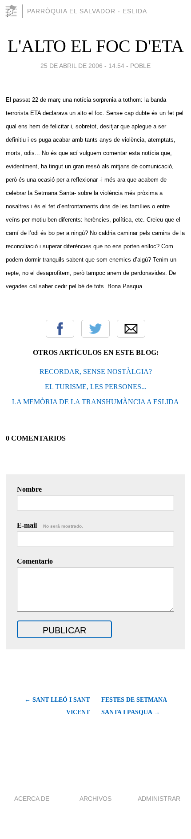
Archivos (95, 798)
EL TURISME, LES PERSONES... (96, 386)
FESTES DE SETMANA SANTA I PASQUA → (134, 706)
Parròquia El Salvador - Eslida (87, 11)
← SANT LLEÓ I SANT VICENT (56, 706)
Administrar (159, 798)
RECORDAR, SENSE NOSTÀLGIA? (96, 371)
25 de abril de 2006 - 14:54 (82, 65)
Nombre (29, 489)
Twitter (95, 329)
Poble (140, 65)
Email (131, 329)
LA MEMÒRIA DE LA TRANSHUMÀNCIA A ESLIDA (95, 402)
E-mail (50, 525)
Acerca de (31, 798)
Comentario (35, 561)
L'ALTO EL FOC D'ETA (96, 46)
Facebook (60, 329)
